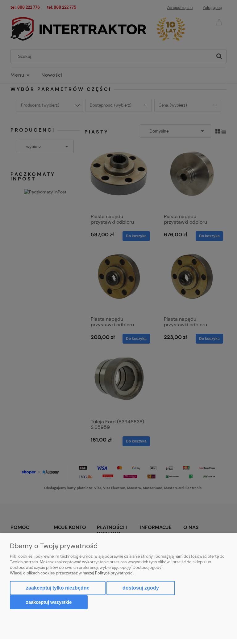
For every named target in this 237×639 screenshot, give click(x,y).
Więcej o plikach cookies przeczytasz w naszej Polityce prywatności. (72, 573)
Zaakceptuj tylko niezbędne (57, 587)
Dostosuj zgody (141, 587)
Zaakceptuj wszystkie (49, 602)
